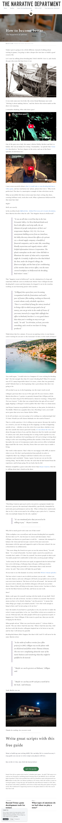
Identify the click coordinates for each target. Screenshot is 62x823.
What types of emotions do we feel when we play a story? (43, 805)
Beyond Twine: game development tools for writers (15, 805)
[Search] (31, 10)
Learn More (15, 816)
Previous (9, 800)
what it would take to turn (34, 186)
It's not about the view (43, 430)
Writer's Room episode (48, 573)
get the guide (31, 769)
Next (33, 800)
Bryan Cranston (44, 467)
